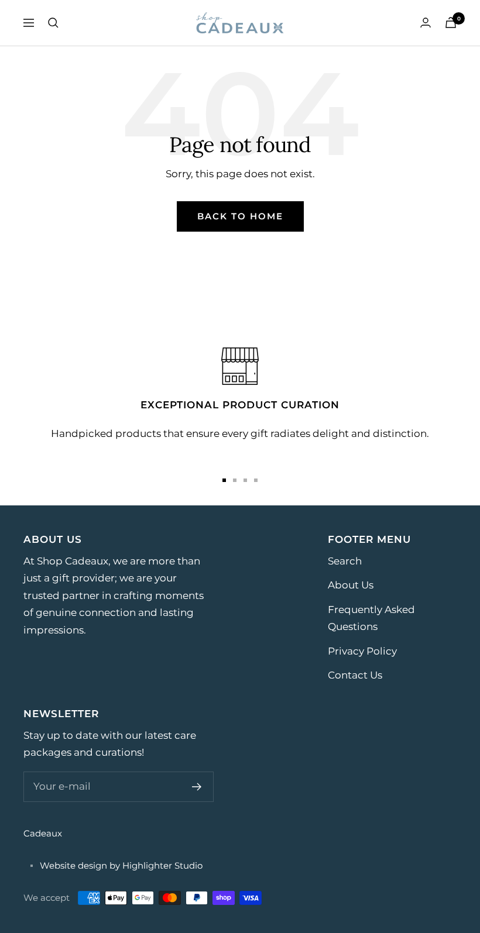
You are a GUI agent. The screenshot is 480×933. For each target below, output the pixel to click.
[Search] (53, 23)
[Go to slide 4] (256, 480)
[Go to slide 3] (245, 480)
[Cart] (451, 22)
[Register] (197, 787)
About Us (350, 585)
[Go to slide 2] (234, 480)
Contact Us (355, 675)
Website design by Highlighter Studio (121, 865)
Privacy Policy (362, 651)
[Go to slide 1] (224, 480)
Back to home (240, 216)
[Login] (425, 22)
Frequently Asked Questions (371, 618)
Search (345, 561)
